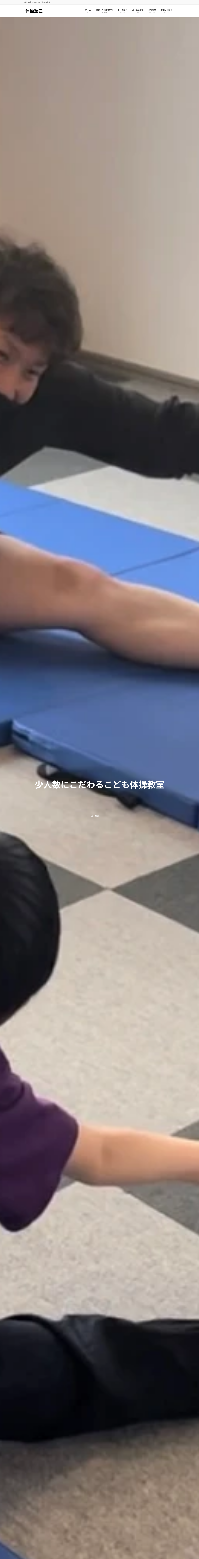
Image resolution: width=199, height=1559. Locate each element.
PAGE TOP (192, 1509)
